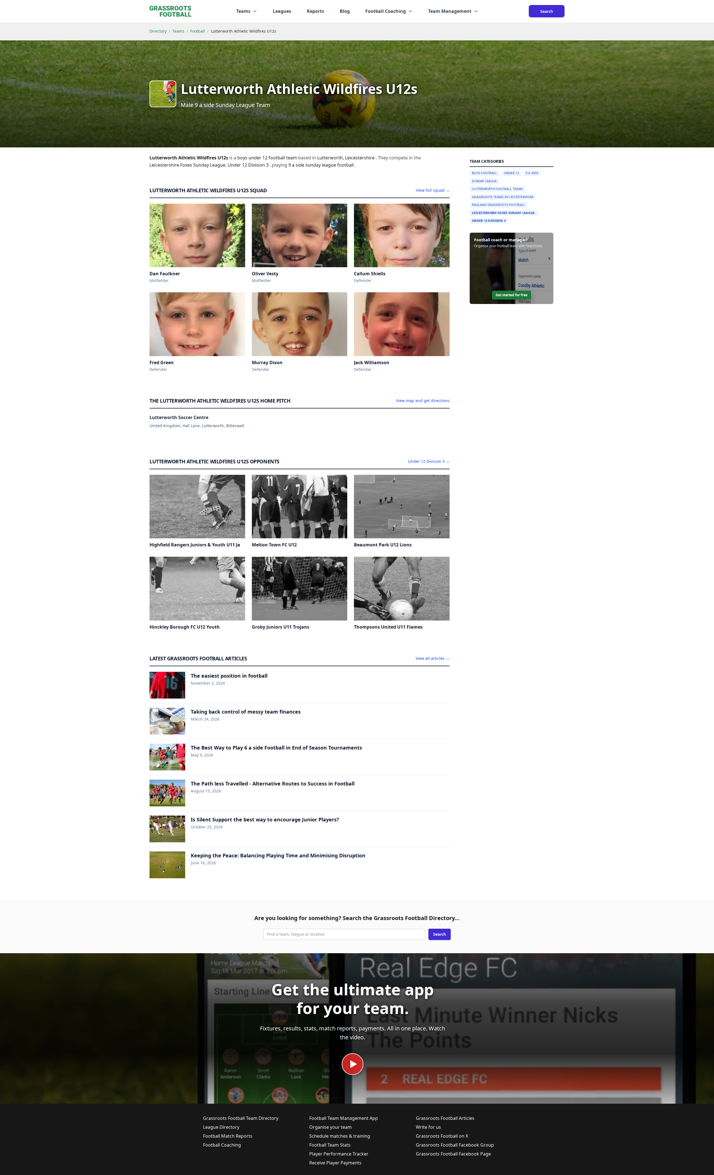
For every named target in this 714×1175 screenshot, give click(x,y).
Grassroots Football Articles (445, 1118)
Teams (178, 31)
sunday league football (330, 165)
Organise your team (330, 1127)
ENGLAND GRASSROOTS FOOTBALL (498, 205)
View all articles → (433, 658)
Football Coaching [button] (385, 11)
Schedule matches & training (339, 1136)
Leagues (282, 11)
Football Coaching (222, 1145)
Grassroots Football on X (442, 1136)
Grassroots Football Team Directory (240, 1118)
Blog (345, 11)
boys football (484, 173)
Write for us (428, 1127)
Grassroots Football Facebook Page (453, 1154)
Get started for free (511, 295)
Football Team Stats (330, 1145)
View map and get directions (423, 400)
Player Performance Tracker (338, 1154)
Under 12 (511, 173)
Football (197, 31)
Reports (315, 11)
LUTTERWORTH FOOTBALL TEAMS (497, 189)
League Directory (221, 1127)
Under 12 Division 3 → (429, 461)
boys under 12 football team (267, 158)
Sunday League (484, 181)
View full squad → (433, 190)
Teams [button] (243, 11)
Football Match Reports (227, 1136)
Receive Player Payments (335, 1163)
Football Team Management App (343, 1118)
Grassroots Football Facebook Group (455, 1145)
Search (546, 11)
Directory (158, 31)
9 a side (296, 165)
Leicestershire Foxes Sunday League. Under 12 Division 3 (209, 165)
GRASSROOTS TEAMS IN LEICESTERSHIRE (503, 197)
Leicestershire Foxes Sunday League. (504, 213)
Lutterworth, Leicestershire (346, 158)
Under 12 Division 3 (489, 220)
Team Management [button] (449, 11)
